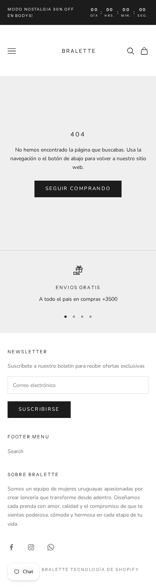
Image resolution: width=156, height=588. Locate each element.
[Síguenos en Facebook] (11, 547)
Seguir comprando (78, 188)
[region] (78, 284)
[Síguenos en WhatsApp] (51, 547)
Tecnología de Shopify (104, 569)
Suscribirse (39, 409)
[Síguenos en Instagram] (31, 547)
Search (15, 451)
